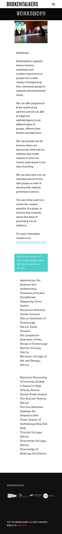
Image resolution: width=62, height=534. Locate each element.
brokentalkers (24, 242)
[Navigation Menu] (53, 4)
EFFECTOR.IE (22, 525)
